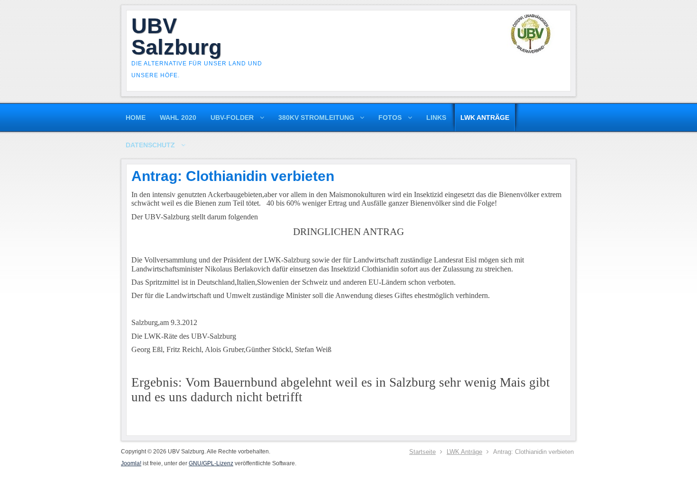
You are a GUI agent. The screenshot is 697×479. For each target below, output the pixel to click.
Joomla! (131, 463)
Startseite (422, 451)
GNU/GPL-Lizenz (211, 463)
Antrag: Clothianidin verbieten (232, 176)
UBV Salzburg (176, 36)
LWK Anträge (464, 451)
